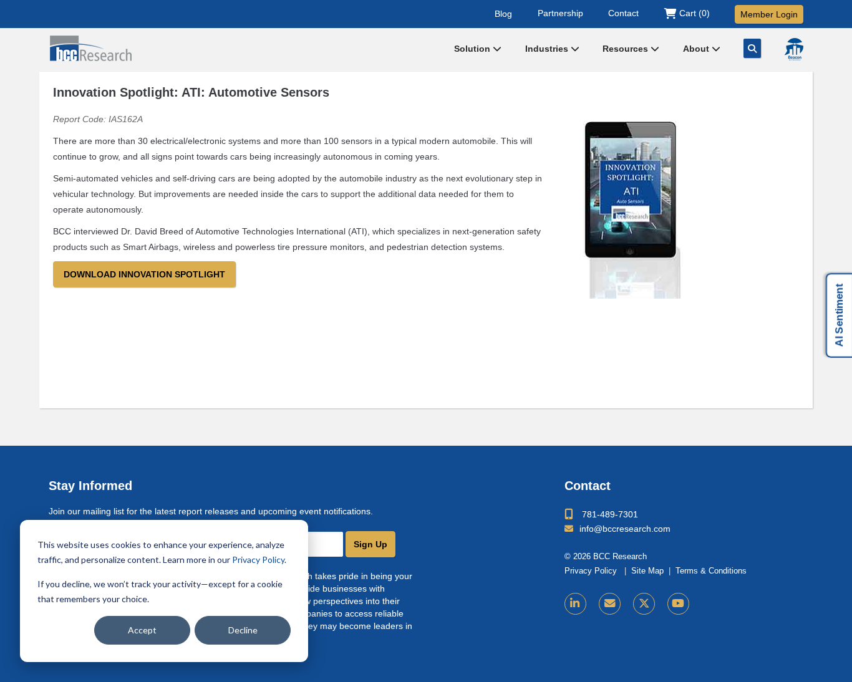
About (697, 49)
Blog (503, 13)
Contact (623, 13)
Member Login (769, 14)
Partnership (560, 13)
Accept (142, 630)
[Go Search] (752, 48)
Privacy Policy (258, 559)
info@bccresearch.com (624, 529)
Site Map (647, 571)
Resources (627, 49)
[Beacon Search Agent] (794, 49)
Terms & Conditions (711, 571)
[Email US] (610, 604)
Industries (548, 49)
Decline (243, 630)
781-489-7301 (610, 514)
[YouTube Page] (678, 604)
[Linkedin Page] (575, 604)
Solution (473, 49)
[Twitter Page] (644, 604)
